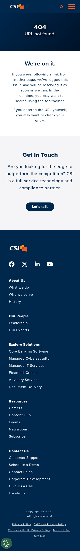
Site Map (40, 536)
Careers (15, 407)
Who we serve (21, 294)
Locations (17, 493)
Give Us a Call (21, 486)
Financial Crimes (23, 372)
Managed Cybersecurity (29, 358)
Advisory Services (24, 379)
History (15, 301)
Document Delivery (25, 386)
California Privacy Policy (50, 524)
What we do (19, 287)
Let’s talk (40, 206)
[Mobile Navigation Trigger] (71, 7)
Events (14, 422)
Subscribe (17, 436)
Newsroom (18, 429)
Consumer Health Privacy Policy (29, 530)
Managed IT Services (26, 365)
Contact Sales (20, 471)
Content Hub (20, 415)
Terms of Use (61, 530)
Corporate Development (29, 479)
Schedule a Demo (24, 464)
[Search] (61, 6)
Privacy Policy (21, 524)
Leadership (18, 322)
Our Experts (19, 330)
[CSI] (17, 6)
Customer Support (24, 457)
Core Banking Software (28, 351)
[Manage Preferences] (6, 543)
